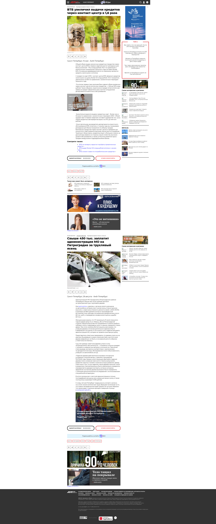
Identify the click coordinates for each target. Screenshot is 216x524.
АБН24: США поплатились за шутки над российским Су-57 (138, 131)
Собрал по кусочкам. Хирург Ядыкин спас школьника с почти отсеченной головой (139, 266)
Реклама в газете (90, 493)
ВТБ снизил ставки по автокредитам (80, 189)
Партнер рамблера (93, 517)
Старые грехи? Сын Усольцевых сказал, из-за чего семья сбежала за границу (138, 272)
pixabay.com (70, 52)
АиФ (77, 288)
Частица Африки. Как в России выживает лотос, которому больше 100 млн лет (138, 99)
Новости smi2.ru (72, 230)
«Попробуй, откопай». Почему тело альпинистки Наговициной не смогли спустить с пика (138, 278)
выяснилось (82, 306)
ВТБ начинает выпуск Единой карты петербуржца (109, 189)
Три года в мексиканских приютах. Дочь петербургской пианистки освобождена (135, 67)
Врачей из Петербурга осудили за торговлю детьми (135, 73)
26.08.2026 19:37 (71, 235)
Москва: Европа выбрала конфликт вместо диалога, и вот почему (138, 142)
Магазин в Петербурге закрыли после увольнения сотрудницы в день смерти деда (135, 60)
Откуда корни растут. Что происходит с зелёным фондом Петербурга (95, 412)
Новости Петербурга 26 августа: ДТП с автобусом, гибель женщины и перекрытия (135, 53)
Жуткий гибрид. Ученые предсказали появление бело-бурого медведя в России (139, 255)
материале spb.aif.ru (84, 390)
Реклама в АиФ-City (129, 493)
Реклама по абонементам (115, 493)
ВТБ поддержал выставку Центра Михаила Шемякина (110, 184)
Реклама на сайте (101, 493)
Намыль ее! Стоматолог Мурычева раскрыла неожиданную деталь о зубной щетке (138, 105)
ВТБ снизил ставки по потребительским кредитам (97, 151)
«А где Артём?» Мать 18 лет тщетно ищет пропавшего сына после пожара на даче (138, 94)
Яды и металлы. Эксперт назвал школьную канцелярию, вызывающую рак (137, 261)
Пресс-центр (96, 491)
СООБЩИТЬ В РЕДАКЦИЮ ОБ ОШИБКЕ (123, 495)
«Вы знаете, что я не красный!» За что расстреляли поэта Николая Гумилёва (135, 46)
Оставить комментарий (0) (108, 158)
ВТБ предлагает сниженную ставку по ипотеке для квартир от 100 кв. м (83, 185)
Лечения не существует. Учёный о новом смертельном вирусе (138, 110)
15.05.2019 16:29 (71, 7)
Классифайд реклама (84, 495)
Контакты (80, 493)
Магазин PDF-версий (106, 491)
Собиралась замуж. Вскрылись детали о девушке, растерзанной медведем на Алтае (137, 122)
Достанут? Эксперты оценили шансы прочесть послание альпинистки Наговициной (139, 116)
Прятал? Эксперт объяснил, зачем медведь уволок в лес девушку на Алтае (138, 250)
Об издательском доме (84, 491)
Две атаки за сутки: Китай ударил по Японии (138, 147)
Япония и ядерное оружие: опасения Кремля (138, 153)
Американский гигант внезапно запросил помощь (137, 136)
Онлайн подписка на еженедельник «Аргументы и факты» (129, 491)
